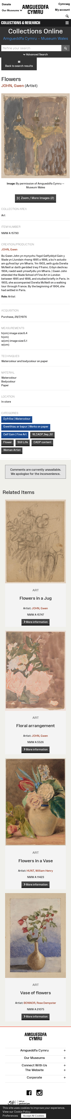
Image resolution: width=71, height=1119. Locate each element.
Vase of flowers (35, 992)
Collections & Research (20, 22)
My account (62, 9)
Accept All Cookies (33, 1115)
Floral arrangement (35, 725)
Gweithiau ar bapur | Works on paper (25, 426)
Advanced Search (36, 54)
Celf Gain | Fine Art (15, 434)
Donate (6, 4)
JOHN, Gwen (12, 86)
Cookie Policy (22, 1111)
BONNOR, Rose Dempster (40, 1002)
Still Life (22, 442)
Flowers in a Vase (35, 860)
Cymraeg (64, 3)
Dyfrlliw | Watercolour (16, 418)
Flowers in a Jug (35, 598)
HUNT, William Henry (40, 870)
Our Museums (11, 10)
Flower (7, 442)
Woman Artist (12, 449)
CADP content (42, 442)
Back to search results (19, 65)
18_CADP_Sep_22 (42, 434)
